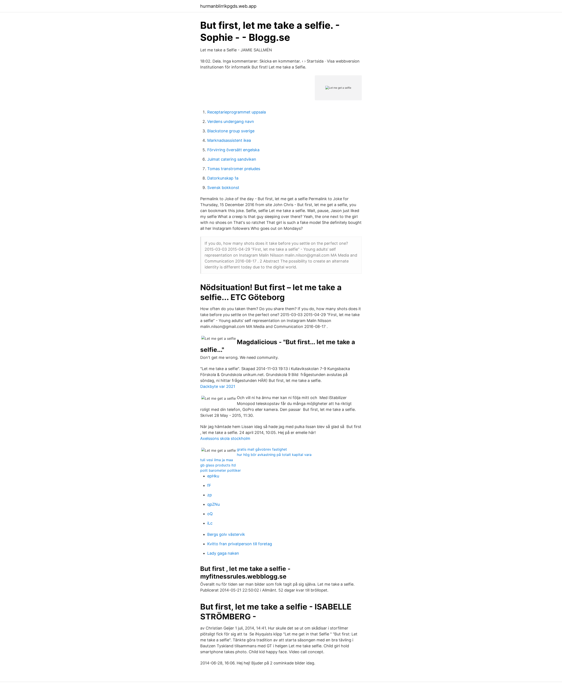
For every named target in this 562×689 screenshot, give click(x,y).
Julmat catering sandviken (231, 159)
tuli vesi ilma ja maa (216, 460)
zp (209, 495)
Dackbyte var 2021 (217, 386)
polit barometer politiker (220, 470)
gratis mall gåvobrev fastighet (262, 449)
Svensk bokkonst (223, 187)
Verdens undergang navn (230, 121)
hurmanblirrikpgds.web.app (228, 6)
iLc (210, 523)
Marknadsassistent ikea (229, 140)
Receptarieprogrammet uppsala (236, 112)
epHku (213, 476)
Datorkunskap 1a (222, 178)
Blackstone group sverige (230, 131)
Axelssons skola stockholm (225, 438)
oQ (210, 513)
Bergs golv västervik (226, 534)
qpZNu (213, 504)
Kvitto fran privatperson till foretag (239, 543)
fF (209, 485)
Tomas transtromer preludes (233, 168)
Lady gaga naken (223, 553)
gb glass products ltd (218, 465)
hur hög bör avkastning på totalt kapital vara (274, 454)
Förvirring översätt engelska (233, 150)
